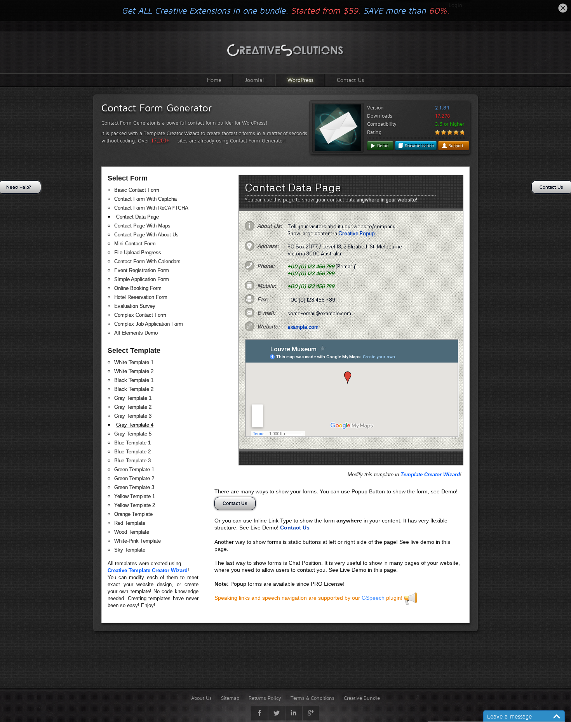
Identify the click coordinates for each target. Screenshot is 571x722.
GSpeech (373, 598)
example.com (303, 327)
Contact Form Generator (156, 107)
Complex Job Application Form (148, 324)
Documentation (418, 145)
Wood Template (131, 532)
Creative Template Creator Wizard (148, 570)
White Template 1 (133, 362)
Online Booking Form (138, 288)
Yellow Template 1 (134, 496)
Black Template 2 (133, 389)
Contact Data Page (137, 217)
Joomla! (254, 79)
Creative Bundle (362, 698)
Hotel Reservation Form (140, 297)
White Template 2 (133, 371)
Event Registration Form (141, 270)
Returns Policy (265, 698)
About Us (201, 698)
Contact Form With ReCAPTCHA (151, 208)
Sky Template (129, 550)
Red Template (129, 523)
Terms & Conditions (312, 698)
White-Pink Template (137, 541)
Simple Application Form (141, 279)
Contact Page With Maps (142, 226)
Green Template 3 (134, 487)
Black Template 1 (133, 380)
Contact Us (350, 79)
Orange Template (133, 514)
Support (455, 145)
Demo (382, 145)
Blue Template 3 (132, 460)
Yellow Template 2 (134, 505)
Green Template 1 (134, 469)
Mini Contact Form (135, 243)
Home (214, 79)
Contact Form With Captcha (145, 199)
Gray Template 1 (132, 398)
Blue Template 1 (132, 443)
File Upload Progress (137, 252)
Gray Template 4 (134, 425)
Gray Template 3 (132, 416)
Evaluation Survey (134, 306)
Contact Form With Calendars (147, 261)
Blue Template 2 (132, 452)
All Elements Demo (136, 333)
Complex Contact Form (140, 315)
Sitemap (230, 698)
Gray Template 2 (132, 407)
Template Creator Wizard (430, 474)
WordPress (300, 79)
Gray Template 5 (132, 434)
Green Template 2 (134, 478)
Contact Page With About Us (146, 235)
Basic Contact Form (136, 190)
